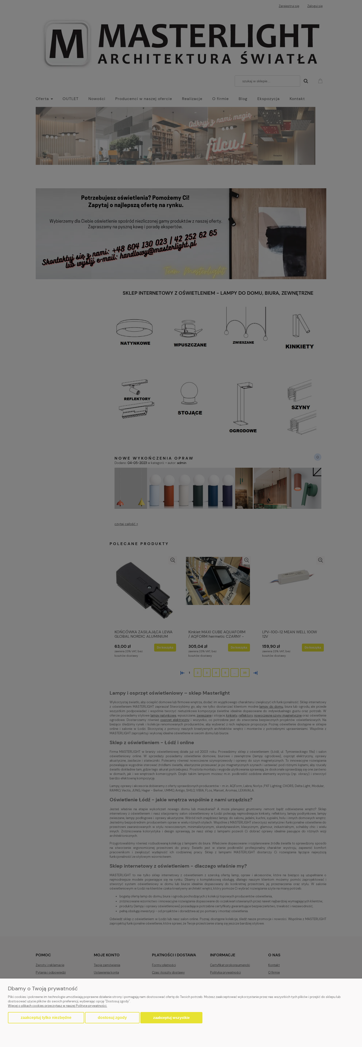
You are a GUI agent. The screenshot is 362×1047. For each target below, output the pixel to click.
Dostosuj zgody (112, 1017)
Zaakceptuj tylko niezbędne (46, 1017)
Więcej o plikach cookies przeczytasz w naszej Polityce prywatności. (57, 1006)
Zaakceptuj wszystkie (171, 1017)
